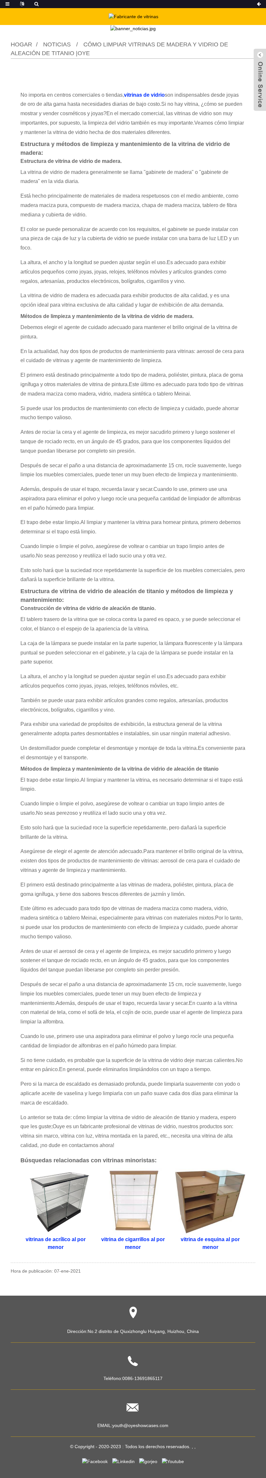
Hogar (21, 44)
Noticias (57, 44)
